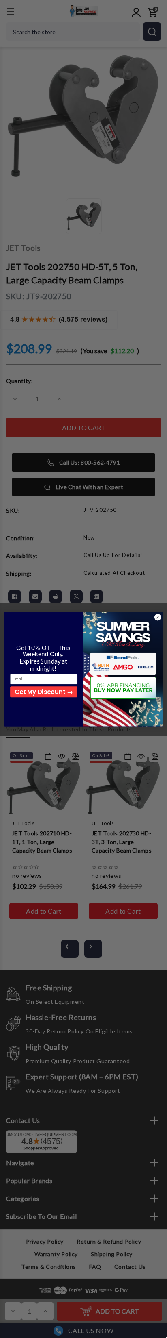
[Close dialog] (157, 617)
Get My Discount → (44, 691)
